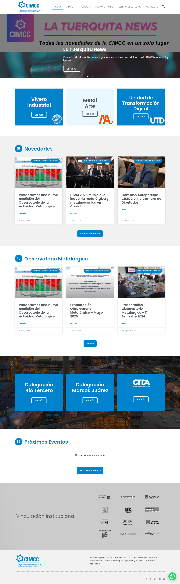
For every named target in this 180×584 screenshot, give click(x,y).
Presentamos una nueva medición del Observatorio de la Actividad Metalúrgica (38, 200)
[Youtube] (164, 579)
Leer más (22, 213)
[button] (3, 46)
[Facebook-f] (146, 579)
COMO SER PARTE (104, 6)
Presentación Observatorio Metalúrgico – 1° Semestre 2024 (135, 310)
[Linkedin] (160, 579)
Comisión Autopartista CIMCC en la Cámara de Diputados (141, 199)
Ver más (39, 114)
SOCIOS (86, 6)
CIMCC (69, 6)
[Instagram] (155, 579)
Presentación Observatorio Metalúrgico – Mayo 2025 (86, 310)
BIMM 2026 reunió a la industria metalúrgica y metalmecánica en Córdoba (89, 200)
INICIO (57, 6)
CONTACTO (152, 6)
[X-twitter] (151, 579)
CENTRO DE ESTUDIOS (129, 6)
